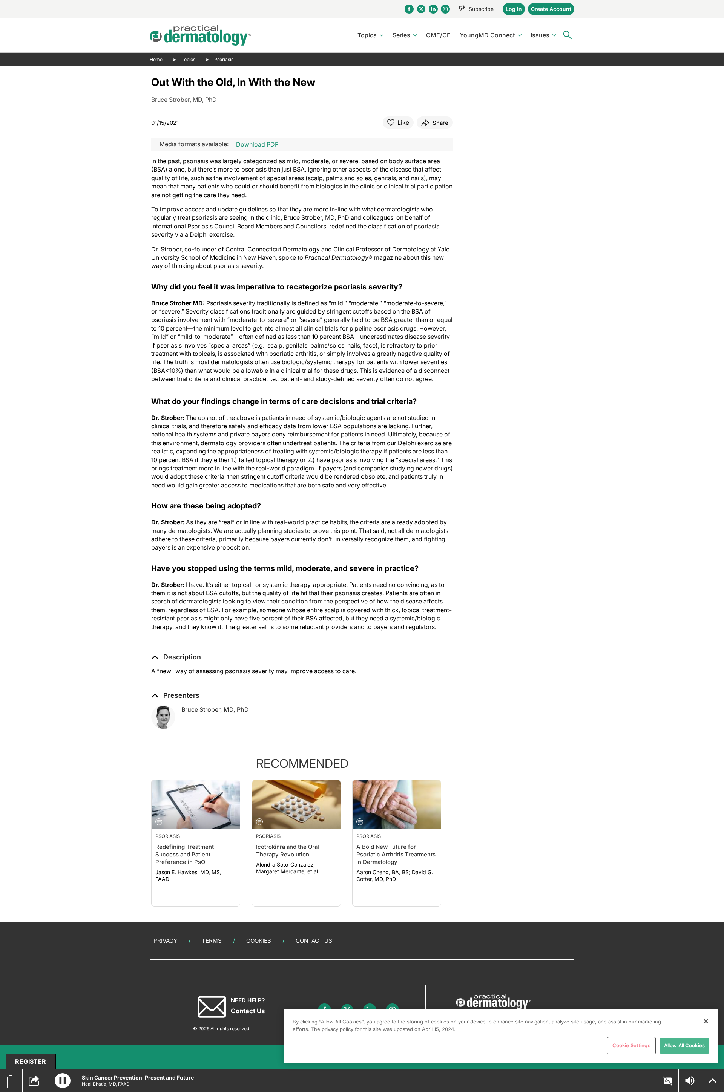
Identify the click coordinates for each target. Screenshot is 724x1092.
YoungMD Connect (487, 35)
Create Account (551, 9)
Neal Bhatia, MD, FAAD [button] (106, 1084)
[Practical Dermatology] (200, 35)
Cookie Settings (631, 1045)
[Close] (706, 1021)
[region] (501, 1036)
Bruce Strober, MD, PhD (215, 709)
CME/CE (438, 35)
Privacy (165, 940)
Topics (367, 35)
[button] (176, 657)
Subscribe (481, 9)
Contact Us (314, 940)
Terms (212, 940)
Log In (514, 9)
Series (401, 35)
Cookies (258, 940)
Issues (540, 35)
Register (30, 1061)
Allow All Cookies (684, 1045)
